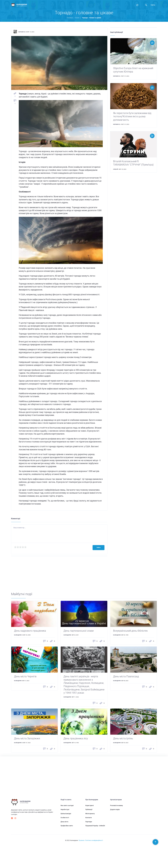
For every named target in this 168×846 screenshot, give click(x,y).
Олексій (115, 169)
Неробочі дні (65, 809)
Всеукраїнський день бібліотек (130, 630)
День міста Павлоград (126, 676)
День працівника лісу (76, 738)
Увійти (153, 5)
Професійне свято (67, 826)
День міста (64, 822)
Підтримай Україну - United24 (95, 826)
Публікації (88, 809)
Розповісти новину (116, 805)
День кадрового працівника (30, 630)
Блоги (77, 18)
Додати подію (115, 809)
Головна (70, 18)
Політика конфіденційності (94, 840)
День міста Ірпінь (123, 738)
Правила (81, 840)
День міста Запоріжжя (27, 738)
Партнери (88, 822)
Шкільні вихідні (66, 813)
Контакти (88, 817)
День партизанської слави (79, 630)
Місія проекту (90, 813)
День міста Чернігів (25, 676)
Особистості (65, 817)
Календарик (18, 635)
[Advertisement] (79, 576)
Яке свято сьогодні (67, 805)
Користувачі (89, 805)
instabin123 (21, 31)
